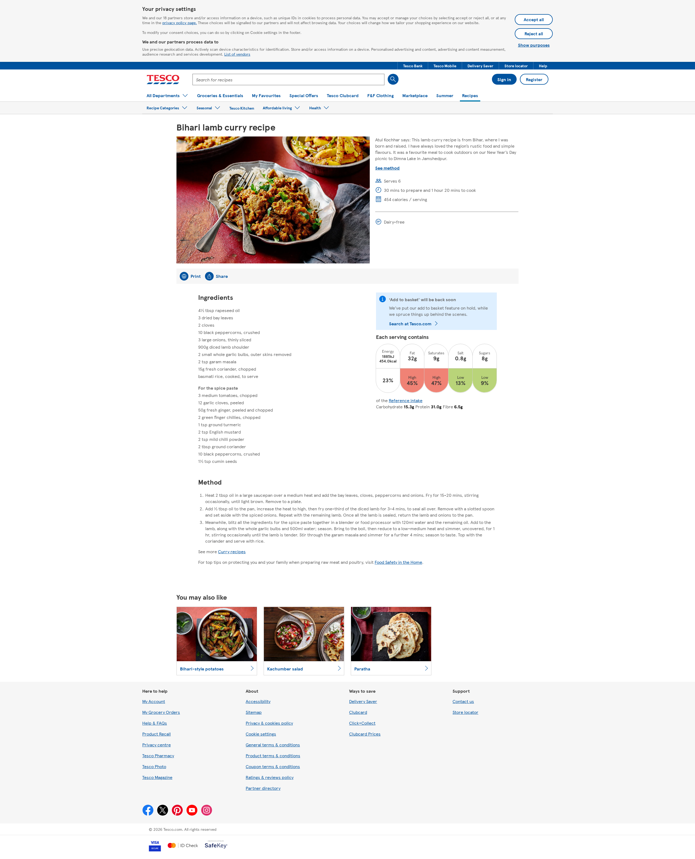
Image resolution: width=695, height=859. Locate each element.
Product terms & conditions (273, 755)
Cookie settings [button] (261, 734)
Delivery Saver (363, 701)
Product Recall (156, 734)
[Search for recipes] (393, 79)
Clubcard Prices (365, 734)
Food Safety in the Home (398, 562)
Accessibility (258, 701)
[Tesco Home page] (163, 79)
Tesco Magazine (157, 777)
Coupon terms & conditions (273, 766)
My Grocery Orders (161, 712)
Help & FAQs (154, 723)
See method (387, 168)
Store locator (465, 712)
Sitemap (254, 712)
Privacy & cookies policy (269, 723)
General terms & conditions (273, 745)
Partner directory (263, 788)
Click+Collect (362, 723)
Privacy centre (156, 745)
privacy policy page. (179, 22)
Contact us (463, 701)
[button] (413, 65)
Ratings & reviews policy (269, 777)
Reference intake (405, 400)
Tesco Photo (154, 766)
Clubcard (358, 712)
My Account (153, 701)
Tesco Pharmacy (158, 755)
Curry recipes (232, 551)
